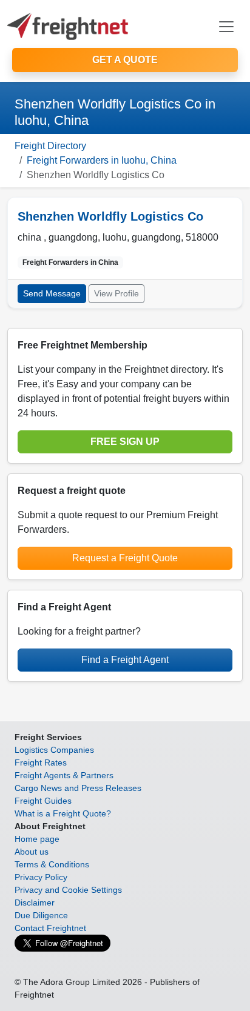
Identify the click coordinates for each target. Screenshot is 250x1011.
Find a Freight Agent (125, 660)
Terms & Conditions (52, 864)
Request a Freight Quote (125, 558)
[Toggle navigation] (226, 26)
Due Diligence (41, 915)
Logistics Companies (54, 750)
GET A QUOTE (125, 60)
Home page (37, 839)
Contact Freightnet (50, 928)
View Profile (116, 293)
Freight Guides (43, 801)
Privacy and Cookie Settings (68, 890)
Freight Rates (41, 762)
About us (32, 851)
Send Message (52, 293)
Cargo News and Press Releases (78, 788)
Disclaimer (35, 902)
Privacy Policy (41, 877)
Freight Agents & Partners (64, 775)
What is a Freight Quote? (63, 813)
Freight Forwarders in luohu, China (102, 160)
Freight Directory (50, 146)
